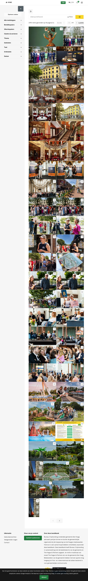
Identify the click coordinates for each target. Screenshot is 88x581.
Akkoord (44, 577)
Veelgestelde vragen (10, 540)
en (73, 2)
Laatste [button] (81, 23)
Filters (71, 17)
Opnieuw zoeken (13, 14)
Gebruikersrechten (10, 537)
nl (69, 2)
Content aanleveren (33, 538)
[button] (76, 23)
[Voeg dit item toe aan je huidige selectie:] (61, 28)
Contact (6, 542)
